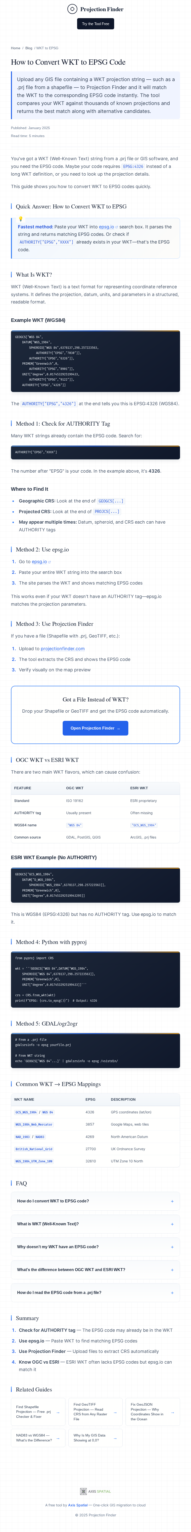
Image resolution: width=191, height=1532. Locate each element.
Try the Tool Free (95, 24)
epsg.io (106, 226)
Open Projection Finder (92, 728)
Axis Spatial (78, 1505)
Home (15, 48)
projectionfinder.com (63, 648)
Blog (28, 48)
